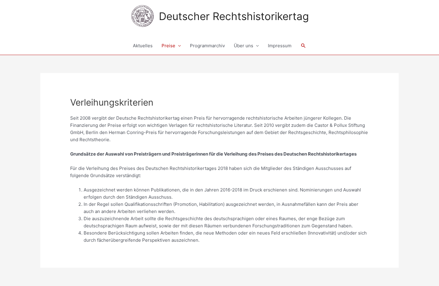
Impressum (279, 45)
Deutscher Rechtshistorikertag (234, 16)
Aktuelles (143, 45)
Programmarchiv (207, 45)
